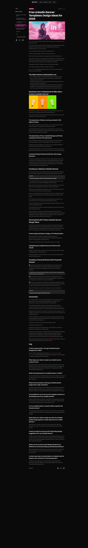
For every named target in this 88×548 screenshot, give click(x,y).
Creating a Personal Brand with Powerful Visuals (20, 29)
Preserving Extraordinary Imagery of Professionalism (21, 22)
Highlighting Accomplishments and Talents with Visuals (21, 25)
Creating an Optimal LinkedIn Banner (21, 15)
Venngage (31, 354)
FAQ (17, 34)
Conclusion (18, 31)
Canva (51, 353)
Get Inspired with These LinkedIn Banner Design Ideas (21, 19)
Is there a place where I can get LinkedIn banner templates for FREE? (21, 37)
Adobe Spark (55, 353)
